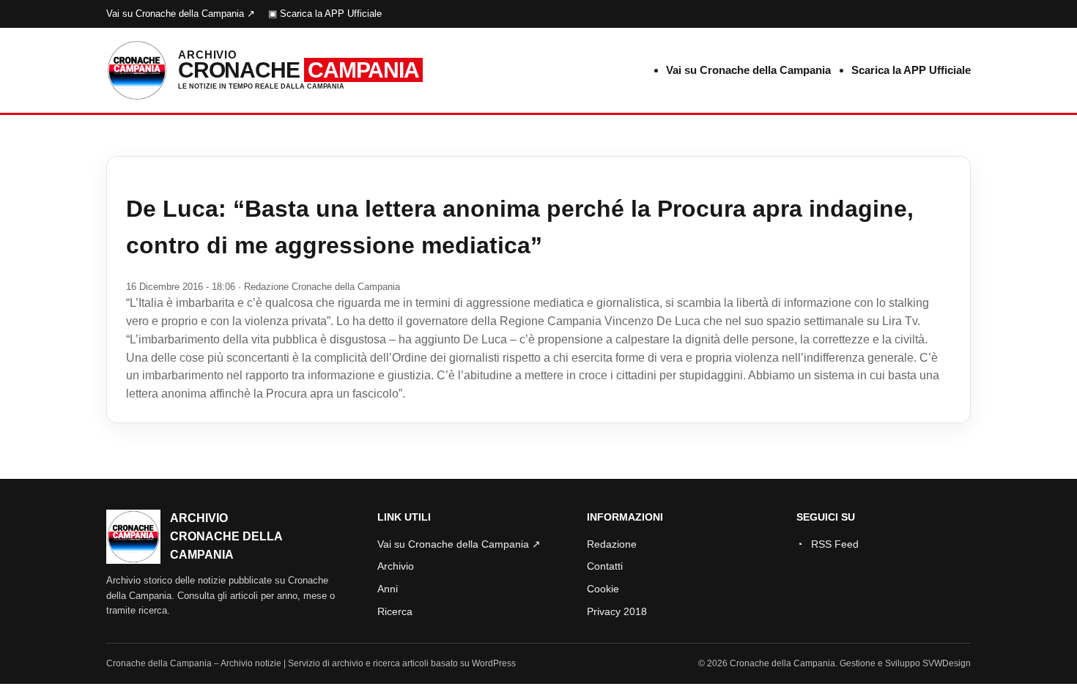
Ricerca (394, 611)
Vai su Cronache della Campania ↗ (180, 13)
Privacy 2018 (617, 611)
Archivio (395, 566)
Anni (387, 589)
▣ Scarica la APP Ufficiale (325, 13)
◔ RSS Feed (827, 544)
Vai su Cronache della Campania (748, 70)
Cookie (603, 589)
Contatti (605, 566)
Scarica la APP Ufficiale (911, 70)
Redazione (612, 544)
